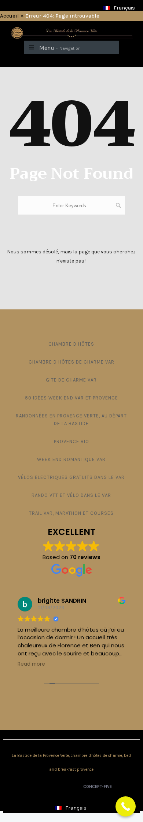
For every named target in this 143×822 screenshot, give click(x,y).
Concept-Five (97, 786)
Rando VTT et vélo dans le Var (71, 495)
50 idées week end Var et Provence (71, 398)
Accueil (9, 15)
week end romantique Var (71, 459)
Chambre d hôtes (71, 344)
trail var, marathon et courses (71, 513)
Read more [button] (31, 664)
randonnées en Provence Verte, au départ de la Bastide (71, 419)
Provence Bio (71, 441)
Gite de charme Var (71, 380)
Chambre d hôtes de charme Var (71, 362)
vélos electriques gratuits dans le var (71, 477)
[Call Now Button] (125, 806)
